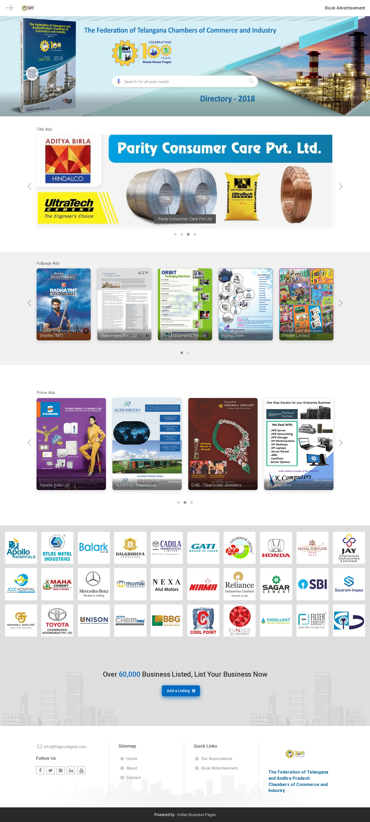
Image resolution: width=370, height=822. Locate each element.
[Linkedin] (71, 770)
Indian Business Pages (197, 815)
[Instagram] (61, 770)
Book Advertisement (345, 8)
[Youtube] (81, 770)
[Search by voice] (118, 81)
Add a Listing (178, 691)
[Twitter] (50, 770)
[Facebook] (40, 770)
